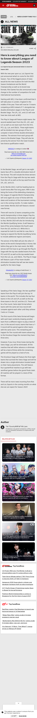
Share (31, 48)
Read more (22, 716)
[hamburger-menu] (3, 5)
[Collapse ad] (18, 703)
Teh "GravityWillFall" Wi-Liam (16, 426)
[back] (2, 21)
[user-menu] (34, 5)
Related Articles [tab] (8, 439)
